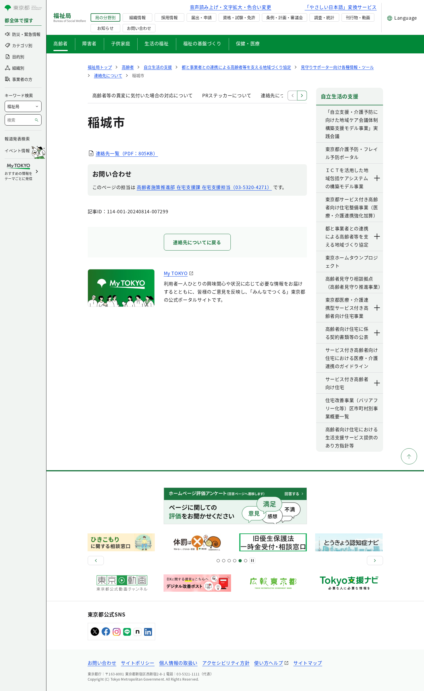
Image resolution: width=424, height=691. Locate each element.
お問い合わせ (139, 28)
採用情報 (169, 17)
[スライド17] (240, 560)
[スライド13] (234, 560)
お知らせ (105, 28)
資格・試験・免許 (239, 17)
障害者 (89, 43)
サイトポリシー (137, 662)
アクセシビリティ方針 (225, 662)
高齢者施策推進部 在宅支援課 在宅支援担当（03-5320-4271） (204, 187)
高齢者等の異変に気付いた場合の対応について (142, 95)
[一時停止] (252, 560)
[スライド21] (245, 560)
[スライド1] (218, 560)
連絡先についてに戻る (197, 242)
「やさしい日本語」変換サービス (341, 6)
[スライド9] (229, 560)
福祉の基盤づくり (202, 43)
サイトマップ (307, 662)
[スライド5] (223, 560)
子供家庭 (120, 43)
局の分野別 (105, 17)
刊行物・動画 (358, 17)
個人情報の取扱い (178, 662)
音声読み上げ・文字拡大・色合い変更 (230, 6)
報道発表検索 (17, 138)
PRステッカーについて (227, 95)
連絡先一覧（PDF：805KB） (127, 153)
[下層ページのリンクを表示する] (377, 178)
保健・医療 (248, 43)
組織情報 (137, 17)
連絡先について (277, 95)
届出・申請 (201, 17)
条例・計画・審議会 (284, 17)
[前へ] (96, 560)
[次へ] (375, 560)
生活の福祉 (156, 43)
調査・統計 (324, 17)
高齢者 (60, 43)
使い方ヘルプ (268, 662)
